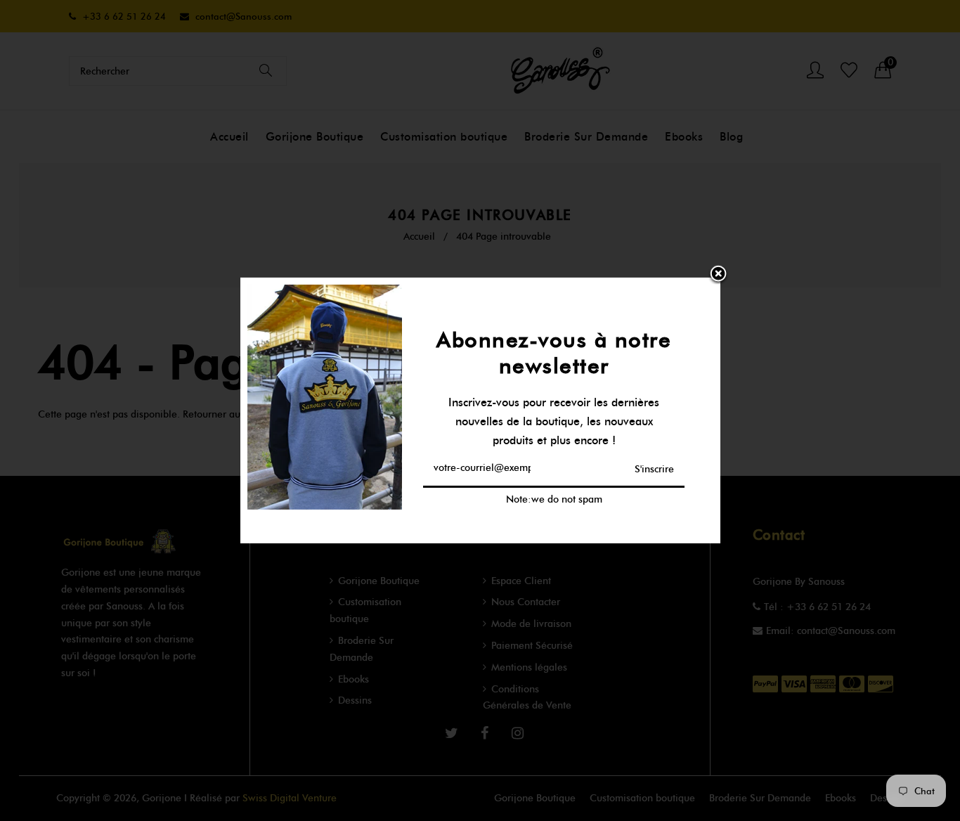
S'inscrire (654, 468)
